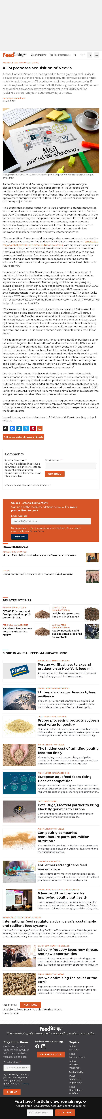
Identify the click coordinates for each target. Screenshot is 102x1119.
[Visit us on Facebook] (37, 1046)
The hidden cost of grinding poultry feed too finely (68, 751)
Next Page (30, 1005)
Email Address (53, 460)
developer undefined (14, 98)
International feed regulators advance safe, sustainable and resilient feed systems (49, 923)
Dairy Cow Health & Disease (53, 946)
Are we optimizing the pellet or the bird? (67, 980)
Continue (65, 1112)
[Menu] (96, 55)
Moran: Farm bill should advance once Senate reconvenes (39, 555)
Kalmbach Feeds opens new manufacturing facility (17, 631)
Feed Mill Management (15, 625)
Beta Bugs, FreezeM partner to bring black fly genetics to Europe (68, 807)
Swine (6, 571)
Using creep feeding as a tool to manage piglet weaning (38, 574)
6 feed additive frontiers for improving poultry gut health (62, 895)
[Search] (89, 55)
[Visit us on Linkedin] (43, 1046)
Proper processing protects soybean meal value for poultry (68, 722)
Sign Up (20, 536)
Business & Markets (49, 861)
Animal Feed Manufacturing (21, 62)
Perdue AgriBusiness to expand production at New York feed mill (66, 667)
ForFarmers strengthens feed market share (62, 867)
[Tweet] (26, 428)
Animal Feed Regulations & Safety (22, 918)
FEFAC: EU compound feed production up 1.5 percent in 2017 (17, 614)
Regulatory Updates (14, 552)
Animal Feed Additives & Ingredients (58, 889)
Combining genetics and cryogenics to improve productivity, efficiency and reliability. (65, 815)
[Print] (5, 428)
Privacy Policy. (37, 531)
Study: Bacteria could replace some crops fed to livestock (67, 634)
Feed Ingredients (48, 801)
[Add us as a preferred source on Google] (39, 428)
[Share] (12, 428)
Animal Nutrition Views (51, 745)
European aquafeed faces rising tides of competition (65, 779)
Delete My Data (50, 1054)
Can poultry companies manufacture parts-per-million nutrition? (63, 837)
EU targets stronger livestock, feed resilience (67, 694)
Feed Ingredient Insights (52, 717)
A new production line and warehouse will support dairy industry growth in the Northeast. (67, 675)
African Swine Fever (14, 608)
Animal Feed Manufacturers (54, 661)
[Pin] (33, 428)
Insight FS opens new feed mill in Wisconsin (66, 615)
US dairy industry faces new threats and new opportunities (68, 952)
